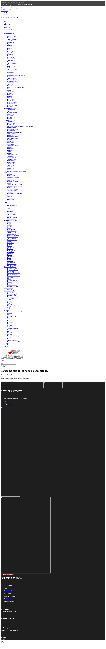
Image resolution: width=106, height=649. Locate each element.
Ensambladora (11, 99)
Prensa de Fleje (11, 175)
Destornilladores (11, 127)
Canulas (9, 169)
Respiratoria (10, 303)
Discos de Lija (11, 210)
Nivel (8, 315)
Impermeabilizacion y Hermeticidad (16, 171)
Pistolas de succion (12, 285)
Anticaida (9, 309)
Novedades (7, 347)
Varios (9, 208)
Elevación (10, 139)
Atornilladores (11, 109)
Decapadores (10, 61)
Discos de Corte (11, 219)
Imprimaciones (11, 160)
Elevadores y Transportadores (15, 193)
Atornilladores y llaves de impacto (16, 75)
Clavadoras (10, 115)
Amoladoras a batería (12, 82)
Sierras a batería (11, 78)
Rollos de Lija (11, 213)
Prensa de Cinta (11, 187)
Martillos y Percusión (12, 129)
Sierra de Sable (11, 58)
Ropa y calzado (11, 306)
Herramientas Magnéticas (14, 181)
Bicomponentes (11, 162)
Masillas (9, 289)
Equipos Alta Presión (12, 270)
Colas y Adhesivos (9, 142)
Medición (6, 310)
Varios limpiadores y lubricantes (15, 341)
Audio (9, 90)
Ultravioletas (10, 165)
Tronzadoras (10, 41)
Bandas (9, 216)
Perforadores (10, 199)
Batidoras (9, 55)
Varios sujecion (11, 201)
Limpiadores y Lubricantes (11, 340)
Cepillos (9, 49)
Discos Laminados (12, 205)
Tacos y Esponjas (11, 214)
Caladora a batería (12, 81)
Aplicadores (10, 168)
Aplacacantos (10, 180)
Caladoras (10, 38)
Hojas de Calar (11, 229)
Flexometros (10, 318)
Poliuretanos (10, 148)
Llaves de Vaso (11, 259)
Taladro (9, 111)
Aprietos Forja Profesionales (14, 186)
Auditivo (9, 300)
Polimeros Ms (10, 150)
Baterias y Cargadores (13, 235)
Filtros (9, 279)
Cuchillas (9, 225)
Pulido (9, 207)
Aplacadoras (10, 52)
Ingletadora (10, 100)
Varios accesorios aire (13, 297)
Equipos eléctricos (12, 280)
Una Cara (9, 321)
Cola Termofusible (12, 159)
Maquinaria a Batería (9, 70)
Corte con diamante (12, 102)
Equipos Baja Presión (13, 268)
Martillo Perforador (12, 36)
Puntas (9, 222)
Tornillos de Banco (12, 190)
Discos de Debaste (12, 217)
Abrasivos (6, 202)
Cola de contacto (11, 157)
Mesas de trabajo (11, 332)
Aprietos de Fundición (13, 177)
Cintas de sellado (11, 325)
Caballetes (10, 198)
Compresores (10, 292)
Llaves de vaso (11, 123)
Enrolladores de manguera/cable (15, 335)
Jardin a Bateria (11, 84)
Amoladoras (10, 46)
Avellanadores (11, 262)
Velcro (9, 323)
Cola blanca (10, 156)
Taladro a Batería (11, 73)
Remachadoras (11, 94)
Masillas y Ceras (8, 288)
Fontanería (10, 135)
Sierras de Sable (11, 232)
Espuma (9, 153)
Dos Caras (10, 322)
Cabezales (10, 261)
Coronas (9, 226)
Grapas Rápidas (11, 196)
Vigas (8, 178)
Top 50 (6, 346)
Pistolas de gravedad (12, 274)
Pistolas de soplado (12, 294)
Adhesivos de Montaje (13, 145)
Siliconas (9, 147)
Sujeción (6, 172)
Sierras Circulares (11, 39)
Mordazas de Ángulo (12, 189)
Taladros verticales (12, 63)
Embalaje (6, 343)
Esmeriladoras (11, 66)
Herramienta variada (12, 136)
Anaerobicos (10, 163)
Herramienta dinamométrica (14, 132)
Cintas (5, 319)
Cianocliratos (10, 144)
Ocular (9, 301)
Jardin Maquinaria (12, 69)
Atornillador (10, 72)
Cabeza (9, 307)
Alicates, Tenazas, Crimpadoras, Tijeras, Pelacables (20, 126)
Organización (7, 326)
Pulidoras (9, 45)
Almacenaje (10, 121)
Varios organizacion (12, 328)
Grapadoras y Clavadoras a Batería (16, 87)
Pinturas (9, 282)
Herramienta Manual (9, 120)
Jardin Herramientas (12, 138)
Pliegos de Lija (11, 211)
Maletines (9, 329)
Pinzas (9, 183)
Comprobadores (11, 316)
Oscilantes (10, 54)
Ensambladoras (11, 51)
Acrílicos (9, 151)
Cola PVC (10, 166)
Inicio (5, 32)
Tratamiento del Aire (9, 291)
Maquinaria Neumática (10, 108)
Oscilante (9, 93)
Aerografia (10, 277)
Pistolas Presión (11, 271)
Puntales (9, 174)
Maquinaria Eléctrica (9, 33)
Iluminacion (10, 338)
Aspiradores (10, 57)
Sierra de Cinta (11, 60)
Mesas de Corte (11, 42)
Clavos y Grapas (11, 234)
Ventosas (9, 192)
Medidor (9, 313)
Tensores (9, 337)
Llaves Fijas (10, 124)
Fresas (9, 228)
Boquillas (9, 283)
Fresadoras (10, 48)
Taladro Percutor (11, 35)
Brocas (9, 223)
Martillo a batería (11, 76)
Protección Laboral (9, 298)
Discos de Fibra (11, 204)
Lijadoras (9, 44)
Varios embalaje (11, 344)
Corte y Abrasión (11, 133)
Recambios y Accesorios (10, 220)
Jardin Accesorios (11, 264)
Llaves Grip (10, 195)
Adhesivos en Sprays (12, 154)
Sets (8, 88)
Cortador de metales (12, 105)
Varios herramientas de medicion (15, 312)
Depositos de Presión (12, 286)
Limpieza (9, 64)
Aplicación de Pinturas (10, 267)
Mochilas (9, 334)
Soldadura (10, 67)
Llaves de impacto (12, 112)
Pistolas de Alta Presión (13, 273)
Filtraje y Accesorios (12, 295)
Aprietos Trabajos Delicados (14, 184)
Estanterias (10, 331)
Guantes (9, 304)
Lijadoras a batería (12, 79)
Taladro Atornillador (12, 237)
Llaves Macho (11, 130)
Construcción (10, 141)
